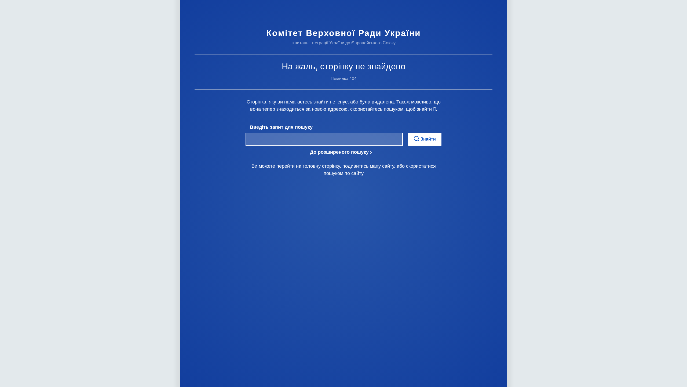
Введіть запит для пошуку (281, 127)
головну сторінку (321, 166)
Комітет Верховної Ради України (343, 33)
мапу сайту (382, 166)
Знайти (427, 139)
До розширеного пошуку (339, 152)
